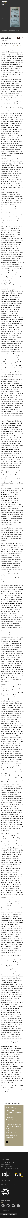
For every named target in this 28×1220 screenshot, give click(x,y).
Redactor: (11, 46)
